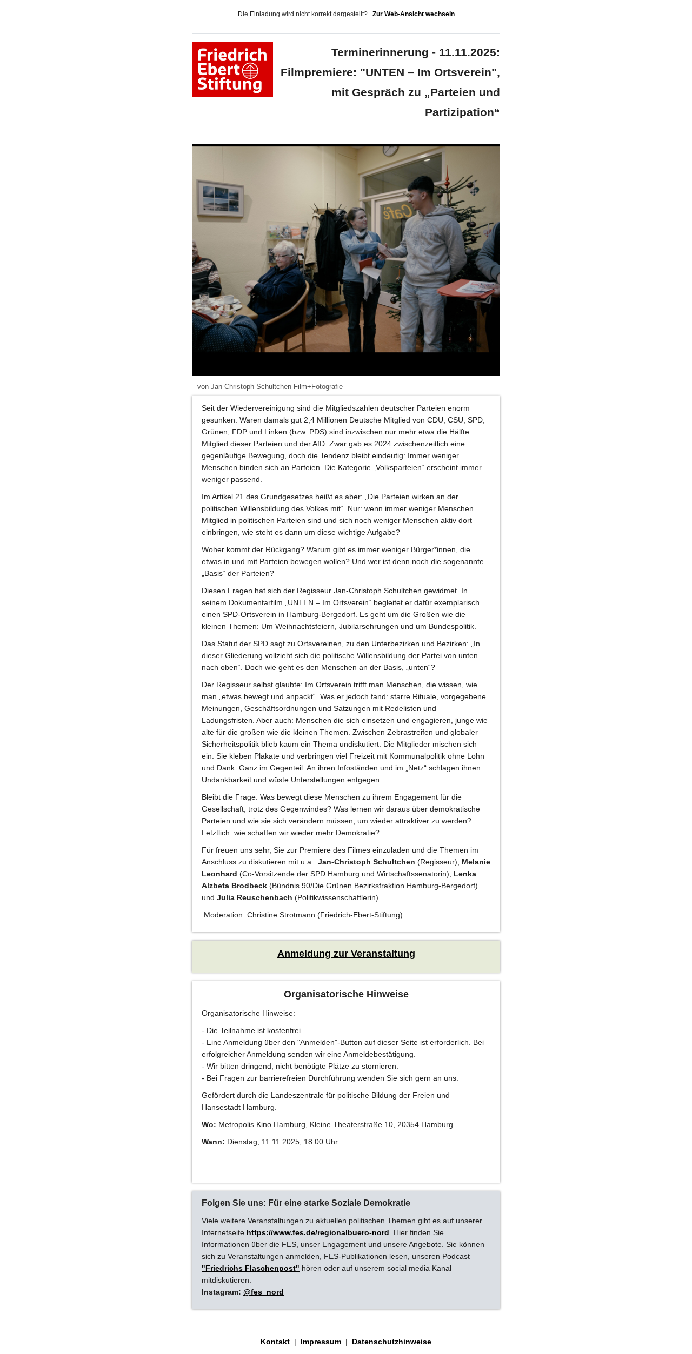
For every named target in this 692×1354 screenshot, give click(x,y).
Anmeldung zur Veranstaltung (346, 953)
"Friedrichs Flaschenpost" (251, 1268)
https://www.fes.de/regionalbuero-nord (318, 1232)
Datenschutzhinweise (391, 1341)
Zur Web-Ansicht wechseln (413, 14)
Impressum (321, 1341)
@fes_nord (263, 1292)
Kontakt (275, 1341)
